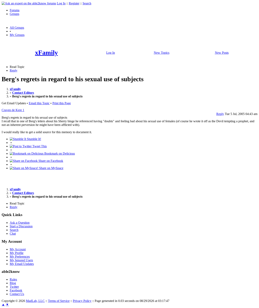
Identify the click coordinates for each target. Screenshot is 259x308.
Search (87, 3)
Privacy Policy (82, 301)
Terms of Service (59, 301)
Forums (14, 10)
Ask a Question (20, 222)
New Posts (222, 52)
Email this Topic (39, 103)
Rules (13, 279)
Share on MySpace (50, 168)
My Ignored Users (21, 260)
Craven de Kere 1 (13, 110)
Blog (13, 283)
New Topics (161, 52)
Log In (61, 3)
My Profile (16, 253)
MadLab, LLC (35, 301)
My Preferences (20, 256)
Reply (13, 70)
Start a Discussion (21, 226)
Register (74, 3)
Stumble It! (33, 139)
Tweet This (39, 146)
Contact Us (17, 294)
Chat (13, 233)
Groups (14, 14)
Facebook (16, 290)
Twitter (14, 286)
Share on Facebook (50, 160)
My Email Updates (22, 264)
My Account (18, 249)
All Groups (17, 27)
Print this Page (61, 103)
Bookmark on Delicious (59, 153)
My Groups (17, 35)
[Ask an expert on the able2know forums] (29, 3)
